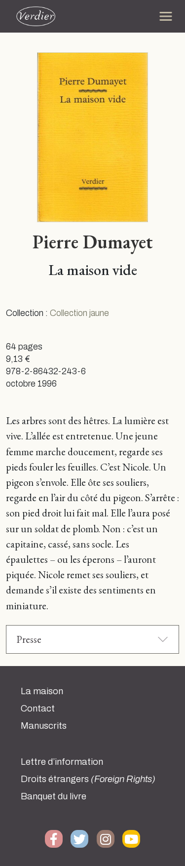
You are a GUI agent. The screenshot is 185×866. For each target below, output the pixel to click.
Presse (28, 639)
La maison (42, 691)
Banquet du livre (53, 796)
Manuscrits (44, 726)
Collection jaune (79, 313)
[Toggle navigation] (165, 16)
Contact (38, 708)
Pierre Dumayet (93, 241)
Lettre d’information (62, 762)
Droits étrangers (88, 779)
